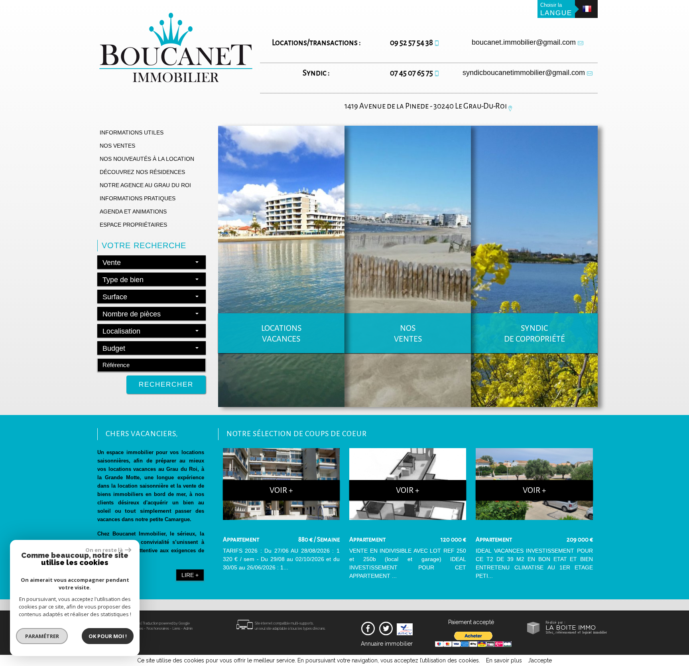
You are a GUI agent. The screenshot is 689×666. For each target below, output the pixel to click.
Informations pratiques (137, 198)
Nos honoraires (157, 628)
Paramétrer (42, 636)
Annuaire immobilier (387, 643)
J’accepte (540, 660)
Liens (176, 628)
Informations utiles (131, 132)
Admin (188, 628)
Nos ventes (117, 145)
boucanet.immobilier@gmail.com (524, 42)
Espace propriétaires (133, 224)
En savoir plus (504, 660)
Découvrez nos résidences (142, 172)
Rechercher (166, 384)
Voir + (281, 490)
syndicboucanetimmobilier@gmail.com (524, 73)
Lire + (190, 575)
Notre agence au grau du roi (145, 185)
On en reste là (104, 549)
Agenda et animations (133, 211)
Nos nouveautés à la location (147, 159)
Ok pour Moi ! (108, 636)
